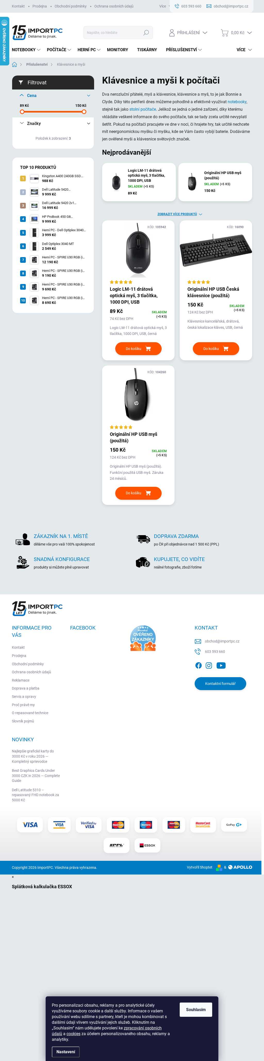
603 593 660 (215, 651)
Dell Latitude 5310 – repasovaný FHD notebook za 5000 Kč (35, 795)
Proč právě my (23, 705)
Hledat (146, 33)
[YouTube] (221, 665)
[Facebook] (198, 665)
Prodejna (39, 6)
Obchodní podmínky (71, 6)
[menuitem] (27, 50)
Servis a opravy (24, 696)
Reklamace (20, 680)
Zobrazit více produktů (177, 214)
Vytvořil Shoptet (199, 867)
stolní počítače (142, 109)
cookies (73, 1033)
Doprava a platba (25, 688)
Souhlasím (196, 1009)
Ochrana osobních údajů (114, 6)
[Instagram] (209, 665)
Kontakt (18, 6)
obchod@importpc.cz (222, 641)
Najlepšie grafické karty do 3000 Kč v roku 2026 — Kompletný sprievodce (33, 756)
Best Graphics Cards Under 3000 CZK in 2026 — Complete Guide (36, 775)
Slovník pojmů (23, 721)
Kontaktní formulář (220, 684)
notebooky (237, 101)
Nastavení (65, 1051)
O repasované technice (30, 713)
